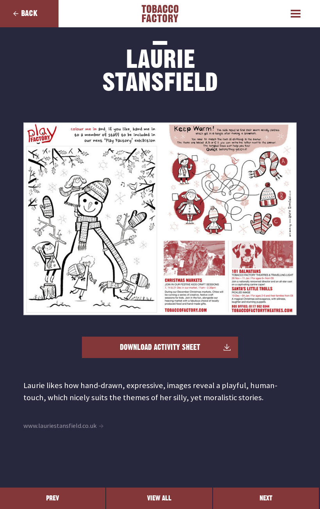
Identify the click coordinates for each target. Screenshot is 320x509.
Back (29, 13)
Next (266, 498)
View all (159, 498)
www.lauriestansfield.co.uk (60, 426)
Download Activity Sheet (160, 347)
